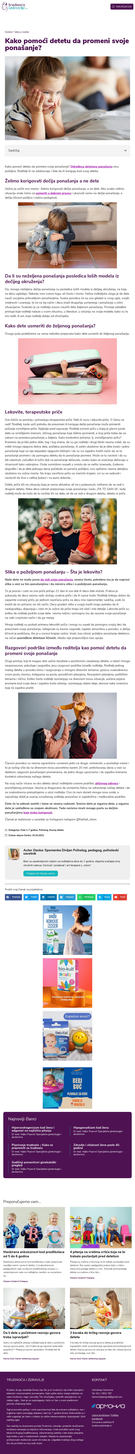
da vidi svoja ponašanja (56, 580)
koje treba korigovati (38, 813)
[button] (125, 150)
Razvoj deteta (56, 830)
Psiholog (43, 830)
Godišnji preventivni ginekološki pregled (34, 1163)
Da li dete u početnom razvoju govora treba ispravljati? (31, 1335)
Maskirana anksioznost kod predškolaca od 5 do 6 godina (33, 1254)
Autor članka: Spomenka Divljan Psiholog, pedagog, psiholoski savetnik (71, 852)
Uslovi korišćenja (100, 1415)
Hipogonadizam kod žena (91, 1128)
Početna (8, 31)
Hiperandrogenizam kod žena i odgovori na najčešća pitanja (33, 1129)
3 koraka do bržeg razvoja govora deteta (95, 1335)
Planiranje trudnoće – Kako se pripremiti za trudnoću (32, 1146)
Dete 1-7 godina (22, 31)
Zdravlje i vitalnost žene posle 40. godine (96, 1146)
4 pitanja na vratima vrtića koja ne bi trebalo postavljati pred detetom (97, 1254)
